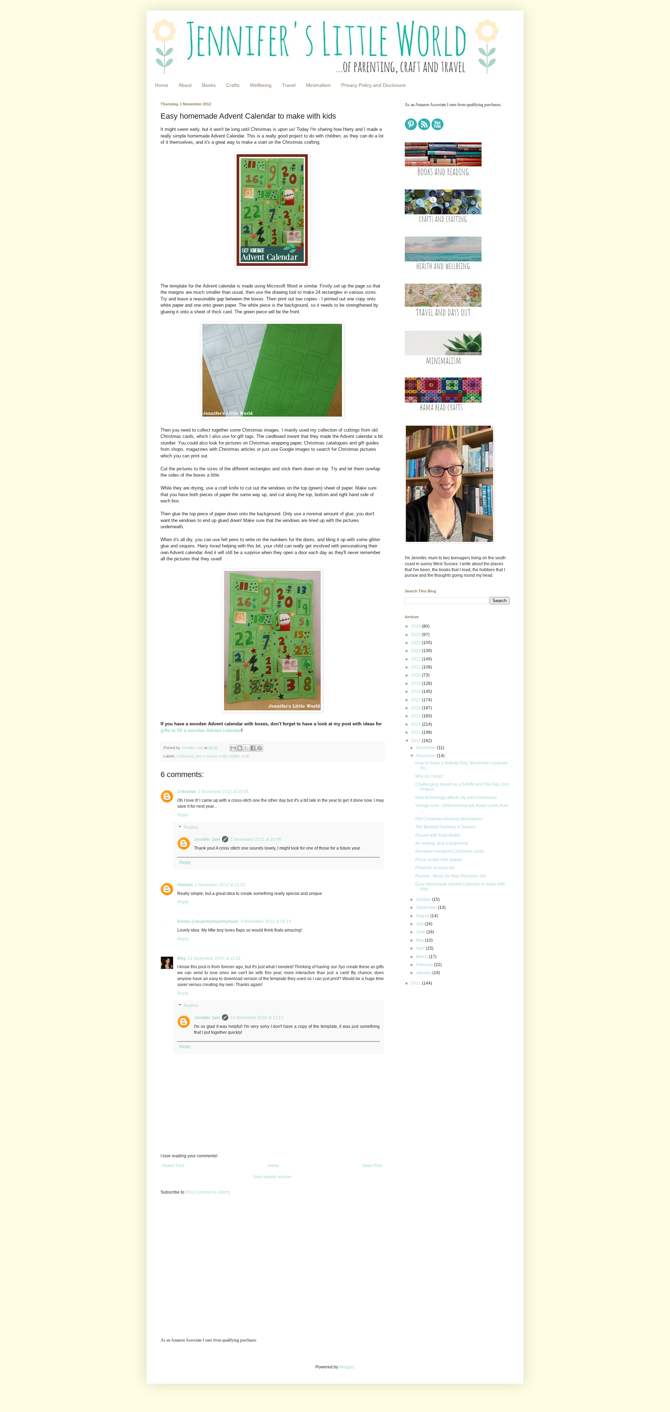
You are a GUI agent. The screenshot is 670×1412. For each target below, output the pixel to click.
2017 (416, 699)
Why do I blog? (429, 776)
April (421, 948)
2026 (416, 626)
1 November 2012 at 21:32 (220, 884)
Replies (191, 827)
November (426, 755)
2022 (416, 659)
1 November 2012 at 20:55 (223, 791)
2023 (416, 650)
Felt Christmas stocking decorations (449, 818)
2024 (416, 642)
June (421, 931)
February (425, 964)
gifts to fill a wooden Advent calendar (201, 730)
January (424, 972)
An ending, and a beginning (441, 843)
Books (209, 85)
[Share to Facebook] (253, 748)
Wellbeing (260, 85)
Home (161, 85)
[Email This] (233, 748)
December (426, 747)
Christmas (185, 756)
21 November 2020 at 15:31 (214, 958)
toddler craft (239, 756)
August (423, 915)
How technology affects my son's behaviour (456, 797)
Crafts (232, 85)
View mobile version (272, 1176)
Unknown (186, 791)
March (422, 956)
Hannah (185, 884)
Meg (181, 958)
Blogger (346, 1367)
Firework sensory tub (435, 867)
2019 (416, 683)
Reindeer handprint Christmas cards (449, 851)
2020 (416, 675)
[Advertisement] (448, 1040)
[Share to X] (246, 748)
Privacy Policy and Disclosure (373, 85)
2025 (416, 634)
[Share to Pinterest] (259, 748)
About (185, 85)
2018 (416, 691)
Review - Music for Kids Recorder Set (450, 876)
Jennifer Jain (207, 839)
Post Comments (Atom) (208, 1192)
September (427, 907)
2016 (416, 707)
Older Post (372, 1165)
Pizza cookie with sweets (438, 859)
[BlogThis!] (239, 748)
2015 (416, 716)
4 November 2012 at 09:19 (265, 921)
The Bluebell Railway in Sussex (445, 826)
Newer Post (173, 1165)
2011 (416, 983)
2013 (416, 732)
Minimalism (318, 85)
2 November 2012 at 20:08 (255, 839)
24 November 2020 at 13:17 (256, 1017)
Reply (182, 815)
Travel (289, 85)
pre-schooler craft (211, 756)
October (424, 899)
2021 (416, 667)
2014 (416, 724)
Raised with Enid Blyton (437, 835)
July (420, 923)
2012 (416, 740)
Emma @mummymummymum (207, 921)
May (420, 940)
